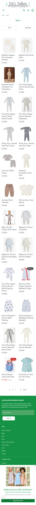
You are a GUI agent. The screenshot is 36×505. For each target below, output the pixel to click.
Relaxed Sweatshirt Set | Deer (25, 172)
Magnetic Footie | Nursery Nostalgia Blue (9, 256)
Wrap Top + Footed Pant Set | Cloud (9, 144)
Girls (3, 436)
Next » (25, 389)
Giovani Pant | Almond (7, 201)
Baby (3, 433)
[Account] (28, 9)
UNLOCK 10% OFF (18, 501)
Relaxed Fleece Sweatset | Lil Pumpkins (8, 86)
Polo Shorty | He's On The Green (26, 375)
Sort (9, 28)
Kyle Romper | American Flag (8, 375)
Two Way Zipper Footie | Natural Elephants (25, 116)
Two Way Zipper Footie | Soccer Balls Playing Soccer (8, 287)
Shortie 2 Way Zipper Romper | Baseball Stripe (25, 286)
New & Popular (6, 430)
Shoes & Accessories (8, 442)
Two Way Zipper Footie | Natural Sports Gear (8, 347)
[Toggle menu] (3, 10)
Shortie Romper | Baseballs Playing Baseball (26, 317)
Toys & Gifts (5, 445)
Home (3, 15)
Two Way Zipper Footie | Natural (25, 346)
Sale (3, 448)
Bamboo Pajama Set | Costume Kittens (8, 57)
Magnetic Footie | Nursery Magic (26, 255)
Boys (7, 15)
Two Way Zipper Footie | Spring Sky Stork (26, 86)
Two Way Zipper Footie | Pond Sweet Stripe (8, 116)
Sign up (8, 418)
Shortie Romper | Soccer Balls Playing (8, 317)
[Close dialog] (34, 466)
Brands (4, 451)
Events (4, 454)
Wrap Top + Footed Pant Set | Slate (26, 144)
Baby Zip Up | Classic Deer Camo (9, 228)
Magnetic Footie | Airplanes (26, 228)
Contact (4, 463)
